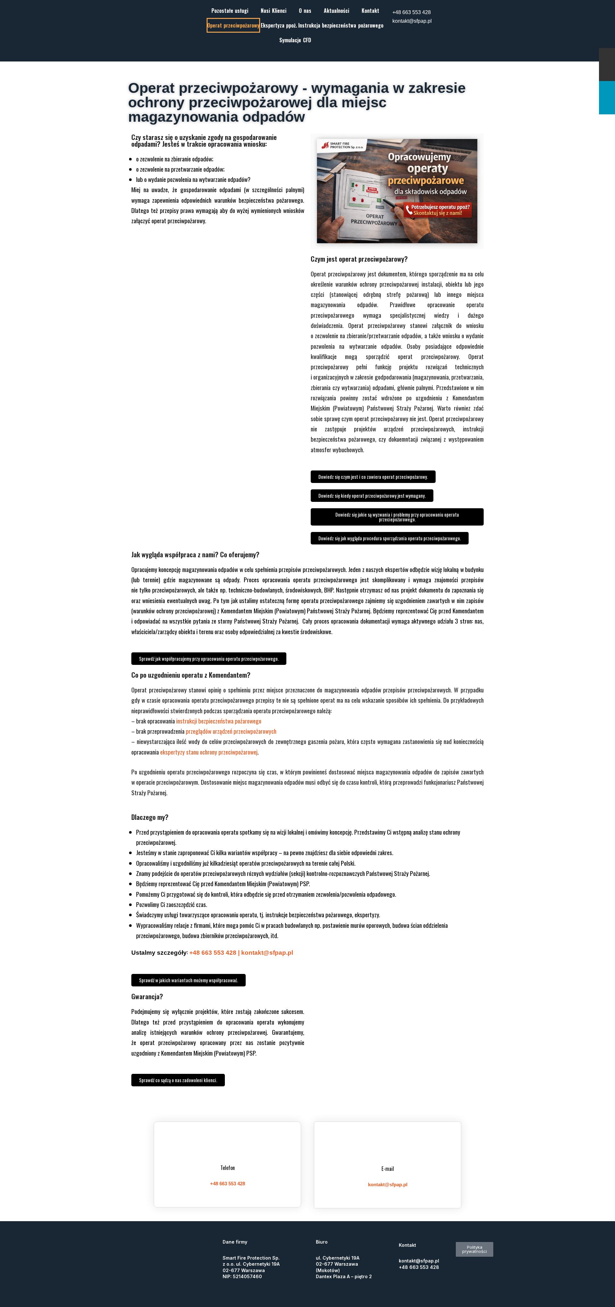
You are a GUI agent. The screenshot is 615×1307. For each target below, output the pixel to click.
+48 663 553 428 (411, 12)
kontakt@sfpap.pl (412, 21)
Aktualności (336, 10)
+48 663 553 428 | (215, 952)
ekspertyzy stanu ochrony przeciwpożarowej (209, 751)
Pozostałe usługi (230, 10)
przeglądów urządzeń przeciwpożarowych (232, 730)
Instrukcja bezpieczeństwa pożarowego (340, 25)
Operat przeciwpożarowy (233, 25)
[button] (231, 10)
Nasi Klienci (273, 10)
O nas (305, 10)
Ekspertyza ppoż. (279, 25)
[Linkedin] (463, 11)
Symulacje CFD (295, 40)
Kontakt (370, 10)
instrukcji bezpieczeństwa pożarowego (219, 720)
